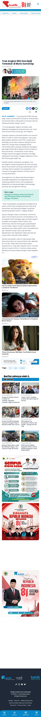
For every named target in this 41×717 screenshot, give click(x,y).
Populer (14, 715)
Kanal (36, 715)
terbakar (22, 368)
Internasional (24, 13)
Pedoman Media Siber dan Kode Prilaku (20, 703)
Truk (10, 368)
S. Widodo (17, 71)
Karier (29, 705)
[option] (20, 479)
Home (4, 715)
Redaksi (10, 700)
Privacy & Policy (22, 705)
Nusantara (5, 13)
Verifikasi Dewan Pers (27, 700)
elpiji (15, 368)
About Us (16, 700)
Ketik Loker (26, 715)
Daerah (14, 13)
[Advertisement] (20, 36)
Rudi (23, 71)
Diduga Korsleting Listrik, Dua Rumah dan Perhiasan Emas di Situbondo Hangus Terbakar (19, 196)
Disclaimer (13, 705)
